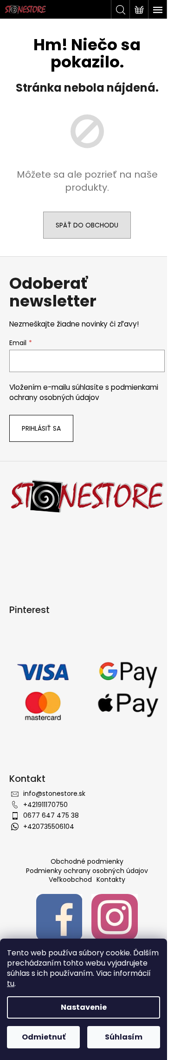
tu (10, 983)
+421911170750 (45, 804)
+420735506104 (48, 826)
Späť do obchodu (87, 225)
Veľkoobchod (70, 879)
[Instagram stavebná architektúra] (114, 916)
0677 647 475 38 (51, 815)
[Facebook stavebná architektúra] (59, 916)
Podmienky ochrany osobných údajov (87, 870)
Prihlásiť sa (41, 428)
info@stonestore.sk (54, 793)
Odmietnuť (43, 1037)
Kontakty (111, 879)
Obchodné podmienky (87, 861)
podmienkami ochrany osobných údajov (83, 392)
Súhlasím (123, 1037)
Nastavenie (84, 1007)
